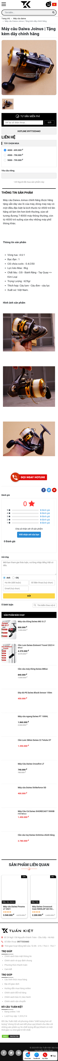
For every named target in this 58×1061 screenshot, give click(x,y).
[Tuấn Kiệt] (26, 4)
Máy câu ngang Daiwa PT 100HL (33, 716)
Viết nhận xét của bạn (29, 534)
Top (54, 1056)
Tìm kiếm (35, 605)
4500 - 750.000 (15, 155)
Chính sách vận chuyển (15, 1001)
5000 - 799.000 (15, 160)
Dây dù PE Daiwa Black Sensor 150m (35, 692)
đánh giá (45, 510)
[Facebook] (43, 490)
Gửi (49, 122)
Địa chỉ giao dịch (11, 984)
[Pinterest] (54, 490)
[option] (29, 68)
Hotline (29, 131)
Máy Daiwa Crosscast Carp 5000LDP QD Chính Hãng (43, 907)
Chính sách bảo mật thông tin (18, 956)
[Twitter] (49, 490)
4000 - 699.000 (15, 150)
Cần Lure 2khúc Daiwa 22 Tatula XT (34, 740)
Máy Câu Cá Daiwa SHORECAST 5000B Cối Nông (36, 812)
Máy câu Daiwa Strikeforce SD (32, 787)
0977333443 (23, 941)
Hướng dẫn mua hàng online (17, 988)
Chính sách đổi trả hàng (15, 992)
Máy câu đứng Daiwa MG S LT (32, 621)
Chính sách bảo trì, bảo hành (17, 997)
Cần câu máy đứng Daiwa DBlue (33, 669)
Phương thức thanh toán (15, 965)
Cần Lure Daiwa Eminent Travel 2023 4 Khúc (36, 646)
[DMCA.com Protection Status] (10, 1036)
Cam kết (8, 969)
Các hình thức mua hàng (15, 979)
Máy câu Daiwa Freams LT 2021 (14, 907)
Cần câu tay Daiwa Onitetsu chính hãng (36, 835)
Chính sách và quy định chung (18, 960)
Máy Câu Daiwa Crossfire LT (31, 764)
